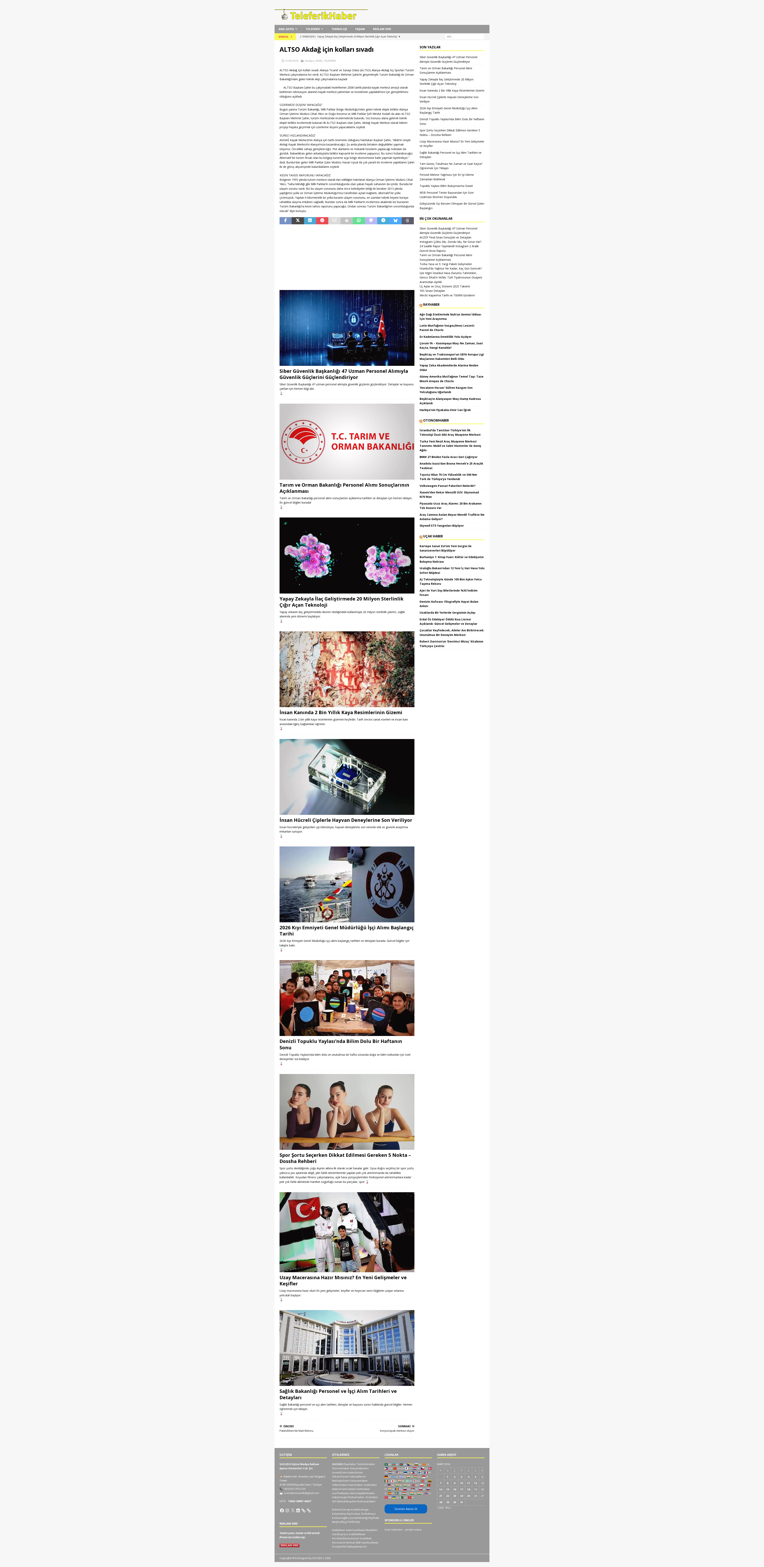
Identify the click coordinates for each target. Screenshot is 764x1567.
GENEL (319, 60)
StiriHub (350, 1542)
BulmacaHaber (366, 1501)
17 (461, 1489)
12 (475, 1483)
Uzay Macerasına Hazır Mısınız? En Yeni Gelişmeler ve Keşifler (343, 1280)
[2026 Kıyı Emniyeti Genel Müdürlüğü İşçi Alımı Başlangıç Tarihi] (347, 884)
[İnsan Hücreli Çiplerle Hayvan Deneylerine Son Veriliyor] (347, 777)
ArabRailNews (357, 1534)
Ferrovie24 (338, 1542)
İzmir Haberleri (393, 1529)
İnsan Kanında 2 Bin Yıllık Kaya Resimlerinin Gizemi (341, 712)
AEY (334, 1501)
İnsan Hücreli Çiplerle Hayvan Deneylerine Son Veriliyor (346, 820)
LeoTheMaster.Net (343, 1493)
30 (454, 1502)
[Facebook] (282, 1510)
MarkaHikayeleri (347, 1501)
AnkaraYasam (340, 1476)
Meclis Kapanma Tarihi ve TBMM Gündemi (447, 295)
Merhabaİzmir (340, 1480)
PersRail (337, 1538)
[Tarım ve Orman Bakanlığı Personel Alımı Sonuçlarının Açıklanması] (347, 441)
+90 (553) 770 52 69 (294, 1489)
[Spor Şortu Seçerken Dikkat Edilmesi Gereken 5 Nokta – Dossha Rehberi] (347, 1112)
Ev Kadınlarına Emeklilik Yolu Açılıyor (446, 337)
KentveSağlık (340, 1518)
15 (447, 1489)
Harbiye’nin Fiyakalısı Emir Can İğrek (445, 410)
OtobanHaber (356, 1497)
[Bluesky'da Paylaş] (395, 220)
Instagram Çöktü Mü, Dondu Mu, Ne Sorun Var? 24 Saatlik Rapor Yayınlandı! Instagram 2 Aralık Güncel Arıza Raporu (450, 246)
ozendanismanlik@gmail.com (301, 1493)
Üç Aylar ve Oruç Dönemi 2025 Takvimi (445, 286)
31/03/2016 (291, 60)
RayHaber (431, 304)
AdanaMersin (358, 1476)
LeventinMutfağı (358, 1518)
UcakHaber (370, 1485)
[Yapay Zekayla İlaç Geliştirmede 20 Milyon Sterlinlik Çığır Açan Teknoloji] (347, 555)
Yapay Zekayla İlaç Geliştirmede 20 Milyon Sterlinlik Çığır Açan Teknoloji (341, 601)
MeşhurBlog (339, 1522)
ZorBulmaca (368, 1513)
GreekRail (365, 1538)
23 (454, 1496)
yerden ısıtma (413, 1529)
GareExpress (340, 1534)
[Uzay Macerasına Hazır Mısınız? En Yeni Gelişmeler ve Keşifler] (347, 1232)
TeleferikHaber (366, 1464)
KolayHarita (339, 1513)
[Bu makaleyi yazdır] (347, 220)
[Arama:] (464, 36)
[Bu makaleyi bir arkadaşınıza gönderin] (334, 220)
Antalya (309, 60)
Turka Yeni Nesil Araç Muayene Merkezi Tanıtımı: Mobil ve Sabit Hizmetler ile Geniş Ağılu (450, 445)
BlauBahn (371, 1530)
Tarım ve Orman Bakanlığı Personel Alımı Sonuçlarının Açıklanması (344, 487)
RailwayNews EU (357, 1546)
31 (461, 1502)
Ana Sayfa (286, 29)
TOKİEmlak (353, 1522)
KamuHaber (355, 1485)
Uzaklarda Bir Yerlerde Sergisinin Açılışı (447, 612)
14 (440, 1489)
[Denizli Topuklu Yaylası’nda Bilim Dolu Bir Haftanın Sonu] (347, 998)
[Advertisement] (347, 257)
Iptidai (352, 1489)
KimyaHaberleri (359, 1468)
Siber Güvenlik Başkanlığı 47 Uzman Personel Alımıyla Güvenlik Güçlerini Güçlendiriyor (344, 374)
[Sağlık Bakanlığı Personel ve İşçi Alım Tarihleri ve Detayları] (347, 1348)
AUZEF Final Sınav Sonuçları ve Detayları (445, 237)
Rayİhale (373, 1518)
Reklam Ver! (382, 29)
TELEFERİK (313, 29)
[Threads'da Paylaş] (408, 220)
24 (461, 1496)
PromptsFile (339, 1546)
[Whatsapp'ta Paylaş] (359, 220)
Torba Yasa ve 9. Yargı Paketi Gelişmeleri (446, 264)
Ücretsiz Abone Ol (406, 1508)
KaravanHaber (359, 1480)
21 (440, 1496)
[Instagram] (287, 1510)
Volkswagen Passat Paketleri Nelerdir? (448, 486)
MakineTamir (340, 1489)
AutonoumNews (355, 1530)
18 (468, 1489)
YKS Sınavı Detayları (432, 291)
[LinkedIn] (298, 1510)
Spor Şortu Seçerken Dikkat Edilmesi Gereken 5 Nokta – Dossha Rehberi (345, 1158)
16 (454, 1489)
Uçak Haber (433, 536)
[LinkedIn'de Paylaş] (310, 220)
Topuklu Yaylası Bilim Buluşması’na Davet (446, 186)
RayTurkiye (353, 1513)
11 (468, 1483)
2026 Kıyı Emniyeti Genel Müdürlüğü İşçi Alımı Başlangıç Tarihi (347, 930)
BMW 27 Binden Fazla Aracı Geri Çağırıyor (448, 457)
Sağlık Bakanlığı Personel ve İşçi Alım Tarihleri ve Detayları (338, 1394)
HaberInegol (339, 1497)
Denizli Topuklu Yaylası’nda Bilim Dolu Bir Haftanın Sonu (341, 1044)
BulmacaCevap (341, 1509)
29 (447, 1502)
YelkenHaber (340, 1485)
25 (468, 1496)
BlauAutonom (351, 1538)
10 (461, 1483)
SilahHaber (363, 1489)
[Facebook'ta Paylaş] (286, 220)
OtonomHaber (436, 420)
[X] (292, 1510)
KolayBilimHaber (365, 1493)
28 (440, 1502)
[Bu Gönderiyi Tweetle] (298, 220)
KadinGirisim (355, 1472)
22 (447, 1496)
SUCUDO (337, 1464)
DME (358, 1542)
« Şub (440, 1507)
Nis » (448, 1507)
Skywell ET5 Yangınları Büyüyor (442, 525)
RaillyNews (338, 1530)
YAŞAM (360, 29)
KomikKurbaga (359, 1509)
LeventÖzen (339, 1472)
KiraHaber (371, 1497)
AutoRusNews (370, 1542)
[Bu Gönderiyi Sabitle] (322, 220)
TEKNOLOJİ (339, 29)
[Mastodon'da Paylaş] (371, 220)
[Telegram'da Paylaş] (383, 220)
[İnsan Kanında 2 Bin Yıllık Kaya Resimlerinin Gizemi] (347, 669)
